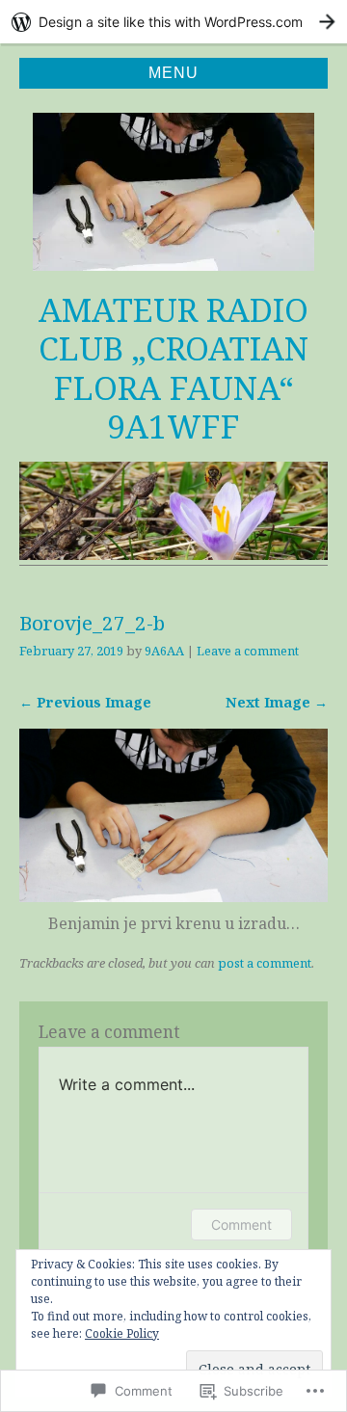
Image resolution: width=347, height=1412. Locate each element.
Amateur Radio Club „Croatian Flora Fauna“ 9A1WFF (173, 367)
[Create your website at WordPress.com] (173, 21)
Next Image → (277, 702)
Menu (173, 73)
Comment (241, 1224)
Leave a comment (248, 650)
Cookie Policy (122, 1333)
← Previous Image (85, 702)
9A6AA (164, 650)
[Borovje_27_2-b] (173, 896)
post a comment (264, 963)
